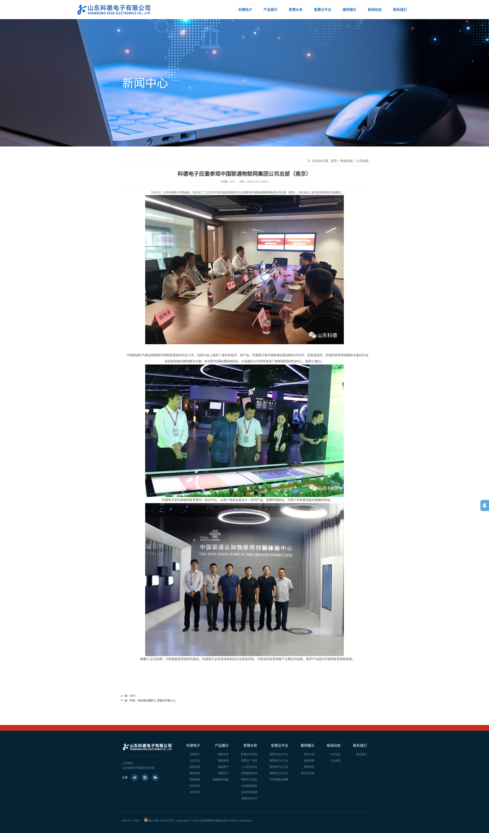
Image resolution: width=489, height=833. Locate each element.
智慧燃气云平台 (279, 767)
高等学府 (309, 767)
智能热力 (223, 773)
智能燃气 (223, 767)
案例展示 (307, 745)
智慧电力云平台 (279, 760)
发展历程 (194, 767)
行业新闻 (335, 760)
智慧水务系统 (249, 754)
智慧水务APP (249, 798)
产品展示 (222, 745)
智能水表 (223, 754)
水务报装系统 (249, 785)
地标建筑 (309, 760)
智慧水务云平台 (279, 754)
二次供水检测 (249, 767)
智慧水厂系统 (249, 760)
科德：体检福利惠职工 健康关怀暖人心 (153, 700)
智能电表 (223, 760)
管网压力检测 (249, 779)
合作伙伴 (194, 792)
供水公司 (309, 754)
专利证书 (194, 785)
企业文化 (194, 760)
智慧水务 (250, 745)
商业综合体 (307, 773)
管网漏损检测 (249, 773)
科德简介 (194, 754)
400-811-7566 (130, 820)
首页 (334, 161)
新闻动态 (347, 161)
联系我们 (360, 745)
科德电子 (193, 745)
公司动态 (362, 161)
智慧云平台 (279, 745)
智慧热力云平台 (279, 773)
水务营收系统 (249, 792)
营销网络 (194, 779)
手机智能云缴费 (279, 779)
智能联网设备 (221, 779)
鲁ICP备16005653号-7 (162, 820)
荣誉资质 (194, 773)
